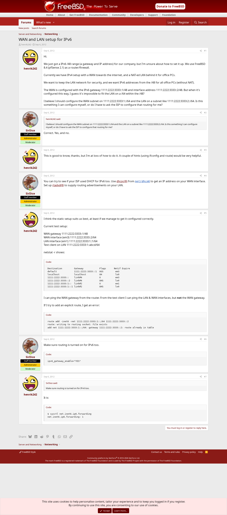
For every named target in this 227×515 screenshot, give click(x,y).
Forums (26, 22)
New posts (24, 28)
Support (153, 14)
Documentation (98, 14)
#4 (205, 175)
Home (49, 14)
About (61, 14)
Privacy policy (189, 451)
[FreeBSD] (80, 11)
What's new (43, 22)
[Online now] (30, 126)
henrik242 (26, 44)
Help (200, 451)
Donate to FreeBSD (170, 6)
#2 (205, 112)
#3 (205, 150)
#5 (205, 213)
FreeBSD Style (28, 451)
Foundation (169, 14)
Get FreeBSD (77, 14)
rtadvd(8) (58, 185)
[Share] (201, 51)
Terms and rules (172, 451)
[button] (53, 22)
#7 (205, 376)
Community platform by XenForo (113, 458)
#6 (205, 339)
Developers (137, 14)
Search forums (39, 28)
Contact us (156, 451)
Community (119, 14)
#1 (205, 50)
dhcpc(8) (121, 181)
